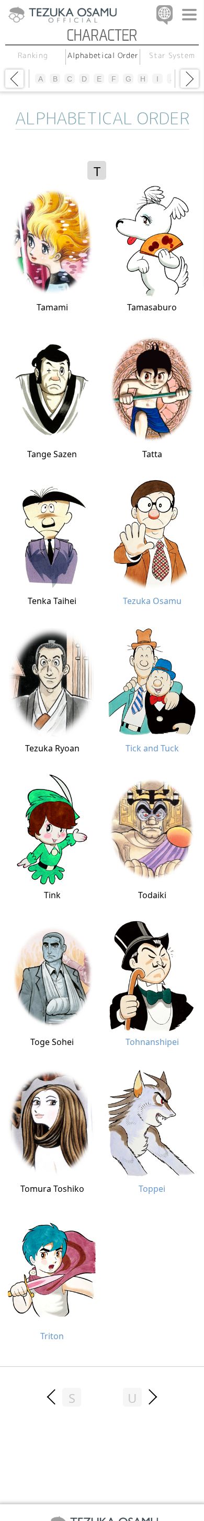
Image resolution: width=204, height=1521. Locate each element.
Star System (172, 55)
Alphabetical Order (103, 55)
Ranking (33, 55)
